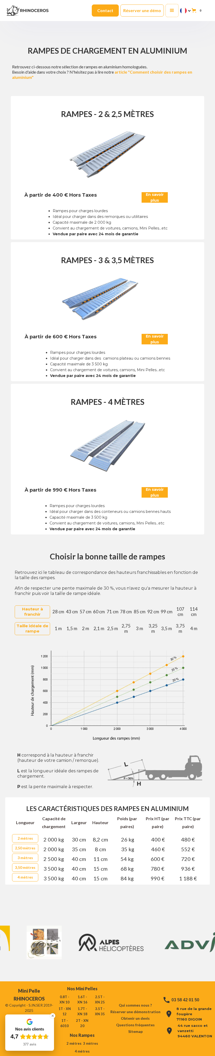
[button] (172, 10)
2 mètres (25, 838)
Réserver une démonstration (135, 1011)
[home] (28, 10)
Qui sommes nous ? (135, 1005)
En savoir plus (155, 197)
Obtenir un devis (135, 1018)
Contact (105, 10)
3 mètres (25, 857)
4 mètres (25, 877)
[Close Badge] (52, 1015)
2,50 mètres (25, 848)
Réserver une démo (142, 10)
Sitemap (135, 1031)
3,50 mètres (25, 867)
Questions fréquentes (135, 1025)
